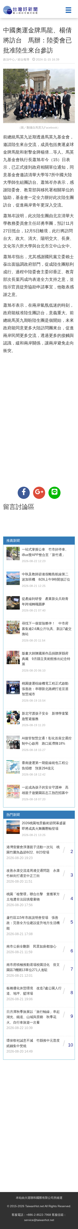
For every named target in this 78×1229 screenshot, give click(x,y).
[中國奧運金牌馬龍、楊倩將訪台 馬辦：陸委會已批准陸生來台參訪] (23, 492)
